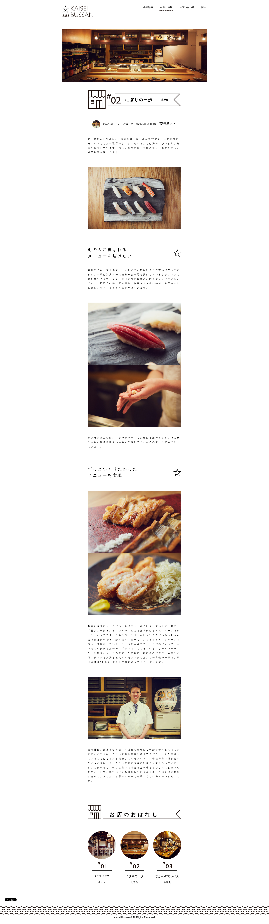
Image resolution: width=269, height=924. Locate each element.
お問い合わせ (186, 7)
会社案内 (148, 7)
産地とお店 (166, 7)
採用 (203, 7)
